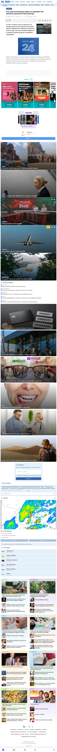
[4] (9, 95)
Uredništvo (21, 729)
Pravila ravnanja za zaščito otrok (20, 734)
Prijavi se (28, 478)
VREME (27, 138)
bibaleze (5, 579)
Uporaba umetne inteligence (28, 736)
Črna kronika (11, 4)
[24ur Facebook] (29, 727)
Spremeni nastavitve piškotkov (19, 731)
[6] (42, 95)
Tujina (17, 4)
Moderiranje (38, 729)
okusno (5, 689)
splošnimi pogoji (27, 475)
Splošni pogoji (42, 731)
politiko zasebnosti (36, 475)
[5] (26, 95)
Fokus (42, 4)
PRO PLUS (27, 729)
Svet (52, 4)
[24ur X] (32, 727)
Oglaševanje (13, 729)
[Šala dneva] (53, 493)
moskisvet (6, 651)
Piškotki (45, 729)
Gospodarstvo (23, 4)
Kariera (32, 729)
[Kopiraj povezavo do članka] (50, 21)
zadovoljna (34, 579)
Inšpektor (47, 4)
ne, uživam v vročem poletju (9, 535)
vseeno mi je (5, 537)
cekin (32, 615)
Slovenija (5, 4)
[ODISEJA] (28, 79)
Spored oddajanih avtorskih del (38, 734)
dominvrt (33, 651)
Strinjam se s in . (29, 475)
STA (9, 20)
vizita (4, 615)
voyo (32, 689)
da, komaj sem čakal (7, 533)
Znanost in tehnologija (34, 4)
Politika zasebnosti (33, 731)
